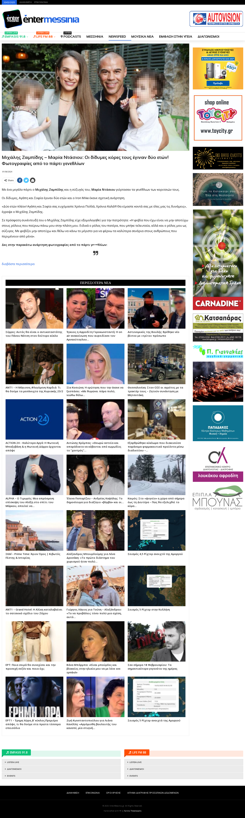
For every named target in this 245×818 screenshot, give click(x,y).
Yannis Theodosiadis (132, 811)
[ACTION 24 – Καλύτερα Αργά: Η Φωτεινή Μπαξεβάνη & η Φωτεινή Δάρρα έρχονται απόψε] (34, 419)
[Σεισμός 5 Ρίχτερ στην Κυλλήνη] (156, 586)
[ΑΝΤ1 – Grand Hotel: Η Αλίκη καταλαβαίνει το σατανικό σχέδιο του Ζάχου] (34, 586)
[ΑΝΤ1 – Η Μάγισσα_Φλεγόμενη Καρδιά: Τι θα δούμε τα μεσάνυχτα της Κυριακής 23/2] (34, 364)
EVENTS (11, 776)
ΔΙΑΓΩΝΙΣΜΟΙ (208, 36)
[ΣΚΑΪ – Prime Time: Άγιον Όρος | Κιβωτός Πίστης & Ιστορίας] (34, 530)
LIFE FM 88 (44, 35)
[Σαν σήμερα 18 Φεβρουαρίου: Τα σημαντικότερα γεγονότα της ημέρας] (156, 641)
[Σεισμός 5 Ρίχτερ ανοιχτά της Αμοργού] (156, 697)
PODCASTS (72, 35)
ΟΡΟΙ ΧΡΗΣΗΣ (113, 792)
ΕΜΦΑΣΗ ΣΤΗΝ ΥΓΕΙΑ (175, 36)
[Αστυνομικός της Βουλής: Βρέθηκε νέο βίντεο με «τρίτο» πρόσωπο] (156, 308)
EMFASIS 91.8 (15, 35)
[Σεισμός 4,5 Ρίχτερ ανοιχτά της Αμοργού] (156, 530)
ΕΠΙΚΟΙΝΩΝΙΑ (41, 2)
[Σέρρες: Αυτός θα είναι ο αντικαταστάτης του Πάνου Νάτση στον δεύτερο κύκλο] (34, 308)
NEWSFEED (117, 36)
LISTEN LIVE (13, 762)
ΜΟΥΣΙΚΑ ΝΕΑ (142, 36)
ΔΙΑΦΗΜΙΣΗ (25, 2)
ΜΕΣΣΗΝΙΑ (94, 36)
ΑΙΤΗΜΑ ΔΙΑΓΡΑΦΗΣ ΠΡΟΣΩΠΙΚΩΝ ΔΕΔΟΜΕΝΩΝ (153, 792)
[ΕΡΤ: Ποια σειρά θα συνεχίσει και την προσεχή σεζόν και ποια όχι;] (34, 641)
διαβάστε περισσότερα (18, 264)
